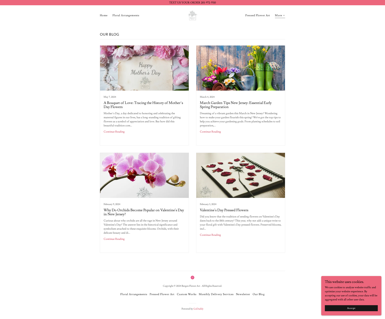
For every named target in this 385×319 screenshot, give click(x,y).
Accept (351, 308)
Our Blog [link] (259, 294)
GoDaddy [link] (198, 308)
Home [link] (104, 15)
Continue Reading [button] (114, 131)
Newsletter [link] (243, 294)
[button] (280, 16)
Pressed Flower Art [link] (257, 15)
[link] (192, 15)
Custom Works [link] (186, 294)
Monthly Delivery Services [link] (216, 294)
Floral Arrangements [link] (125, 15)
